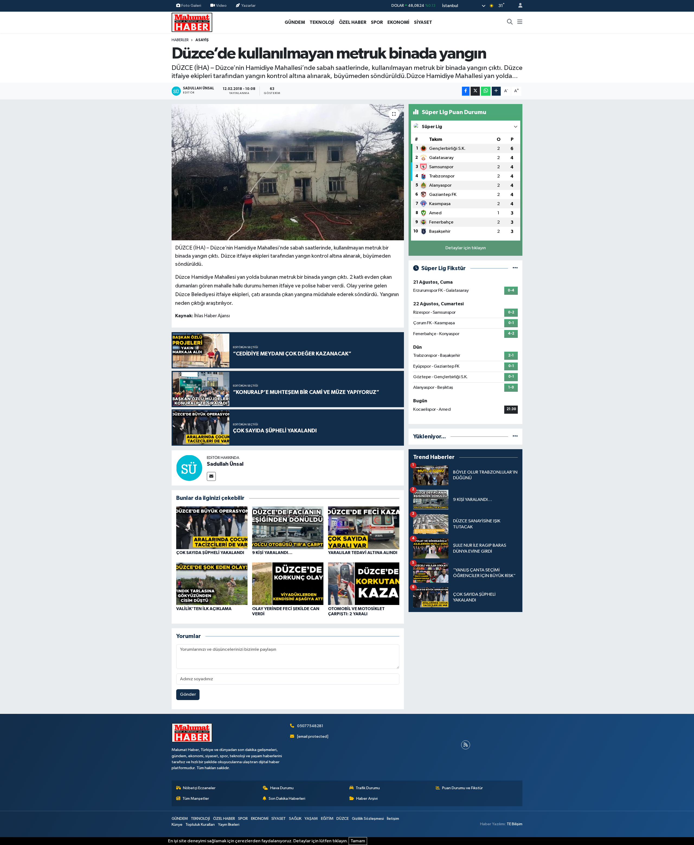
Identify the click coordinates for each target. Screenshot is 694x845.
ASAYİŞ (202, 40)
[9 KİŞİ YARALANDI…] (287, 527)
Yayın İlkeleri (228, 825)
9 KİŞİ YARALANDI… (272, 553)
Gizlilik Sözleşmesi (368, 819)
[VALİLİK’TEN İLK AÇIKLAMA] (212, 583)
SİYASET (423, 22)
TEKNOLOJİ (322, 22)
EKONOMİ (398, 22)
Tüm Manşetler (195, 799)
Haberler (180, 40)
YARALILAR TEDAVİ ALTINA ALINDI (362, 553)
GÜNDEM (295, 22)
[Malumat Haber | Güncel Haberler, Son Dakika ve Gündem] (192, 22)
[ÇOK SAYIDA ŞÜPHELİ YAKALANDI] (212, 527)
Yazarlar (248, 6)
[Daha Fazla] (496, 91)
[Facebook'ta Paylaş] (466, 91)
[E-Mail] (211, 476)
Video (221, 6)
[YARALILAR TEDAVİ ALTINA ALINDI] (363, 527)
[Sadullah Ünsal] (189, 467)
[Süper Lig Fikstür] (515, 268)
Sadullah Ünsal (225, 464)
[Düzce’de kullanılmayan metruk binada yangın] (288, 172)
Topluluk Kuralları (200, 825)
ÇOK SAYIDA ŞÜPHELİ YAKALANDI (210, 553)
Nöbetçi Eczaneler (199, 788)
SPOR (377, 22)
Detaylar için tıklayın (465, 248)
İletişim (393, 819)
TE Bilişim (514, 824)
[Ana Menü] (519, 22)
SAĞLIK (295, 819)
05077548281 (310, 726)
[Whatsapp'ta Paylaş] (485, 91)
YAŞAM (311, 819)
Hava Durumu (282, 788)
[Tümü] (515, 436)
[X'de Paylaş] (475, 91)
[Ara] (510, 22)
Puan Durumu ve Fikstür (462, 788)
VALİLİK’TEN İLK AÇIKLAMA (204, 609)
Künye (177, 825)
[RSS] (465, 744)
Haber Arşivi (367, 799)
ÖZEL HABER (352, 22)
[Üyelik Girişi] (518, 6)
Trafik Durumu (368, 788)
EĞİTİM (327, 819)
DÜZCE (342, 819)
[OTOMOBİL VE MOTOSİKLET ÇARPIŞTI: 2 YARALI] (363, 583)
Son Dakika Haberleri (287, 799)
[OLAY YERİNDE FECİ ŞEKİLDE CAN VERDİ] (287, 583)
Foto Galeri (191, 6)
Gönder (188, 694)
